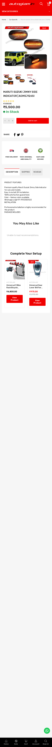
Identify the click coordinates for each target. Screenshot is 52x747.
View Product (14, 299)
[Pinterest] (22, 134)
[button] (8, 101)
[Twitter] (18, 134)
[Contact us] (47, 731)
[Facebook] (14, 134)
